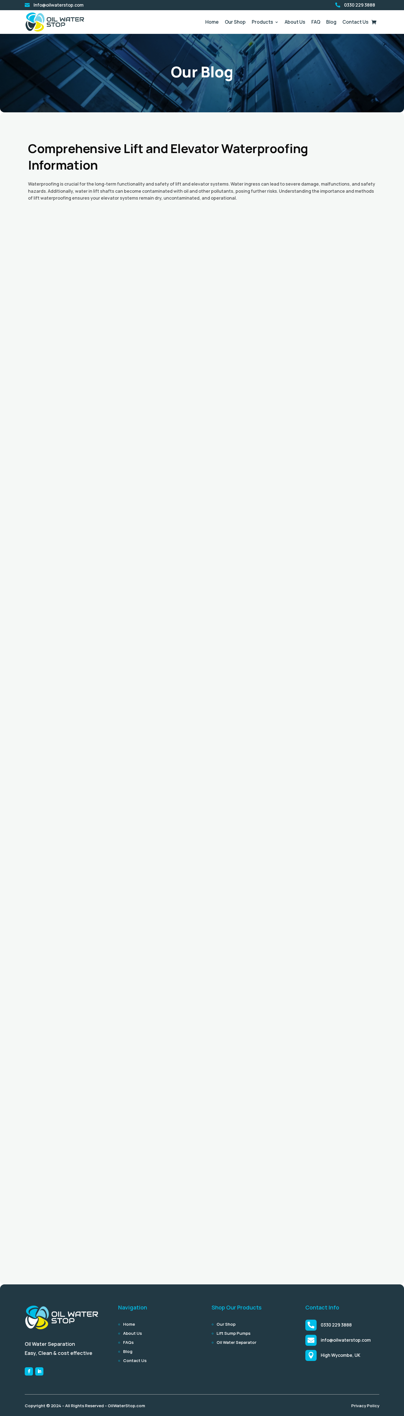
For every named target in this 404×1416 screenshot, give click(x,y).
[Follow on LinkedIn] (39, 1371)
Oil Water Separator (236, 1342)
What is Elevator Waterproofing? (74, 717)
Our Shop (235, 22)
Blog (331, 22)
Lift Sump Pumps (233, 1333)
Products (262, 22)
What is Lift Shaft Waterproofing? (76, 976)
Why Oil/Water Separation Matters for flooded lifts (99, 459)
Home (212, 22)
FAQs (128, 1342)
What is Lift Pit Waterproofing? (72, 1234)
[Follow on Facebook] (29, 1371)
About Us (295, 22)
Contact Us (355, 22)
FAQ (315, 22)
